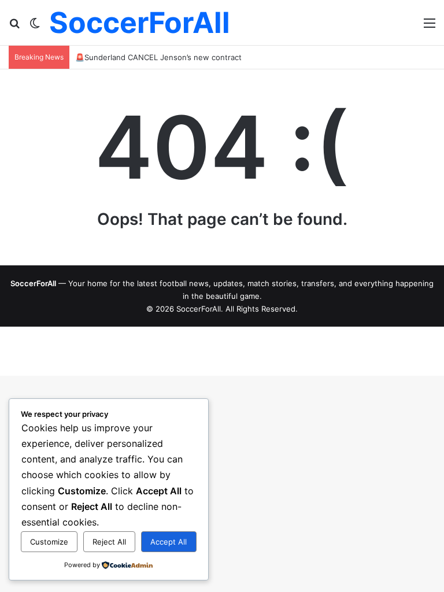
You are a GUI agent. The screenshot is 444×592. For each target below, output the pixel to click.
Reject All (109, 541)
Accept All (168, 541)
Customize (49, 541)
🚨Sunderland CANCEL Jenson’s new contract (158, 57)
